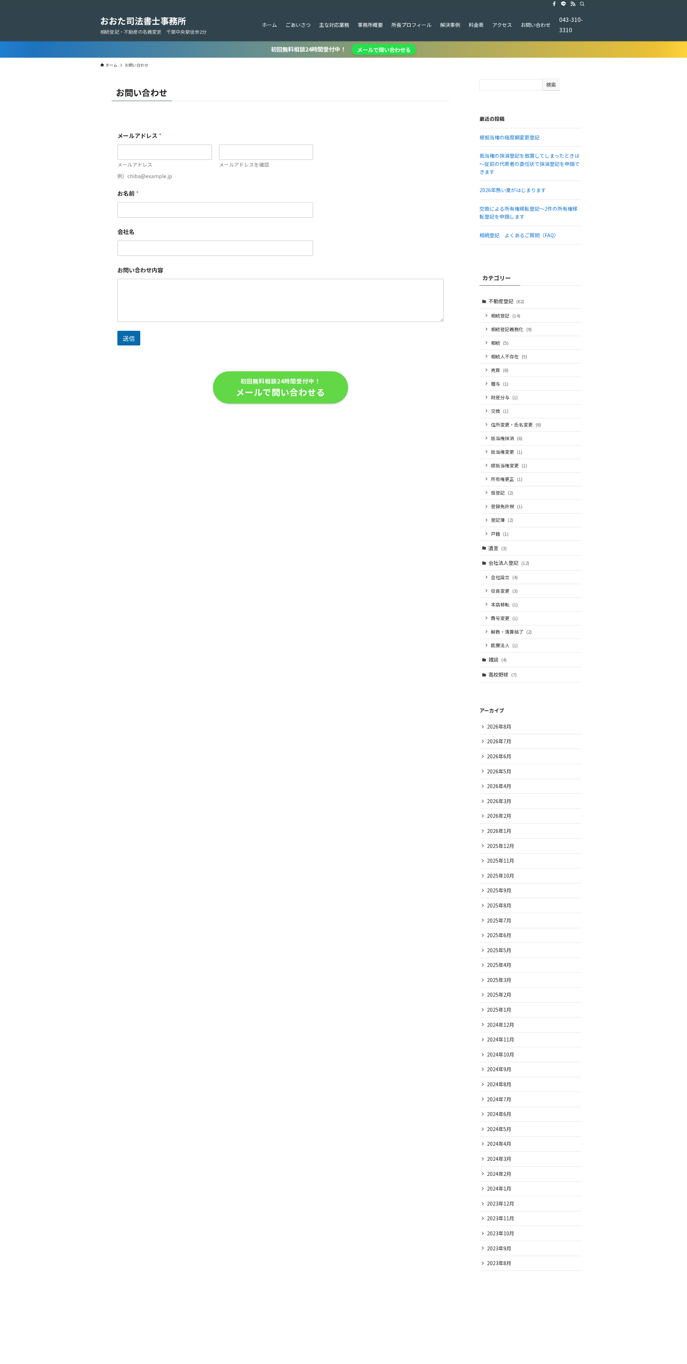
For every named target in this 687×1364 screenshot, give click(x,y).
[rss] (573, 4)
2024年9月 (499, 1069)
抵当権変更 (506, 451)
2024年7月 (499, 1099)
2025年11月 (500, 860)
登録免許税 (506, 506)
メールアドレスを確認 (244, 165)
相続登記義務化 (511, 329)
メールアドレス (134, 165)
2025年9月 (499, 890)
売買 (499, 370)
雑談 (497, 659)
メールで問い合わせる (384, 49)
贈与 (499, 383)
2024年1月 (499, 1188)
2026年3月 (499, 801)
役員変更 (504, 590)
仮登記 (502, 492)
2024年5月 (499, 1128)
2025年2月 (499, 994)
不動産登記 (506, 301)
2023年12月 (500, 1203)
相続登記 (505, 315)
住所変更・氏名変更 (516, 424)
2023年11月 (500, 1218)
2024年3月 (499, 1158)
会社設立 (504, 577)
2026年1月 (499, 830)
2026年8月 (499, 726)
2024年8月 (499, 1084)
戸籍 (499, 533)
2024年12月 (500, 1024)
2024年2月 (499, 1173)
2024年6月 (499, 1113)
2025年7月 (499, 920)
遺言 (497, 548)
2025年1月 (499, 1009)
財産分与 (504, 397)
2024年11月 (500, 1039)
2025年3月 (499, 979)
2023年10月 (500, 1233)
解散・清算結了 (511, 631)
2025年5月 (499, 950)
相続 (499, 342)
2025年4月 (499, 964)
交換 (499, 410)
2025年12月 (500, 845)
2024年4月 (499, 1143)
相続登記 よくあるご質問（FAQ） (519, 235)
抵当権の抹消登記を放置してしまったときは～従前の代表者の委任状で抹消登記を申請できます (529, 163)
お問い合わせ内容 (140, 270)
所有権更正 (506, 479)
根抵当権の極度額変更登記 (509, 137)
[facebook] (554, 4)
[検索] (582, 4)
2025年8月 (499, 905)
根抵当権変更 (509, 465)
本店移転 (504, 604)
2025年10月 (500, 875)
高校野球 (502, 674)
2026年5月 (499, 771)
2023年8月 (499, 1263)
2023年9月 (499, 1248)
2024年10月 (500, 1054)
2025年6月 (499, 935)
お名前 (127, 193)
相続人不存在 (509, 356)
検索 (551, 84)
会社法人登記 (508, 562)
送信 (129, 338)
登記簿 (502, 519)
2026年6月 (499, 756)
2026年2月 (499, 815)
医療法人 (504, 645)
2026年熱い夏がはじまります (512, 190)
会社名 (126, 231)
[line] (563, 4)
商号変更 (504, 618)
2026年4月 (499, 786)
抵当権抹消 (506, 438)
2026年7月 (499, 741)
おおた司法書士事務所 (143, 20)
